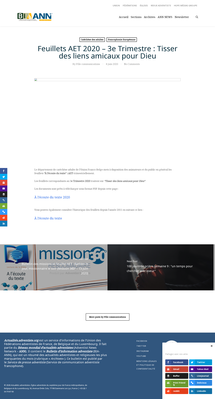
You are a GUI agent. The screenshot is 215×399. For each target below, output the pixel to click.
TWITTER (141, 346)
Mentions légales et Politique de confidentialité (146, 365)
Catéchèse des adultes (92, 39)
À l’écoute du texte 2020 (52, 197)
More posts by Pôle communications (107, 317)
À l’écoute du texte (48, 218)
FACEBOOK (141, 341)
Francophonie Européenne (121, 39)
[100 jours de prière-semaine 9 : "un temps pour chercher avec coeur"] (161, 267)
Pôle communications (88, 64)
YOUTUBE (141, 356)
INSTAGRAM (142, 351)
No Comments (132, 64)
